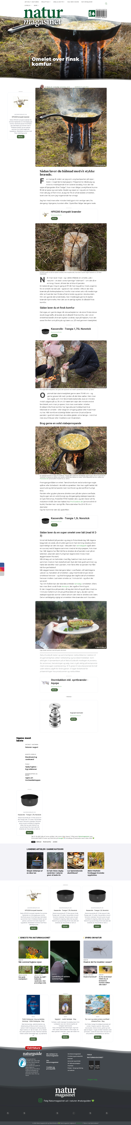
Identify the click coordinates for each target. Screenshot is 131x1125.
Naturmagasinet (84, 836)
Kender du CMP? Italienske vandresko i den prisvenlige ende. (40, 980)
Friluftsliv (30, 51)
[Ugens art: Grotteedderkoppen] (19, 776)
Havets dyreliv (30, 754)
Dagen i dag (92, 1079)
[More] (75, 81)
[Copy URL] (70, 81)
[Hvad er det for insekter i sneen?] (98, 950)
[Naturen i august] (19, 747)
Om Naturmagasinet (52, 1061)
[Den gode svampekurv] (26, 970)
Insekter (21, 959)
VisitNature (79, 1123)
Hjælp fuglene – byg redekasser (31, 768)
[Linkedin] (58, 81)
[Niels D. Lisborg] (42, 87)
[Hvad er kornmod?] (90, 970)
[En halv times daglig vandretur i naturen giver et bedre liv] (55, 860)
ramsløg (77, 584)
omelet (55, 842)
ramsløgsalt (81, 546)
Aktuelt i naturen (31, 744)
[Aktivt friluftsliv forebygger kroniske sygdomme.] (96, 860)
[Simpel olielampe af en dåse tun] (35, 860)
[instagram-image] (8, 1113)
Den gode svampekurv (23, 978)
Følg (97, 1061)
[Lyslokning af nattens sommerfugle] (65, 962)
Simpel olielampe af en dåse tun (35, 872)
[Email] (62, 81)
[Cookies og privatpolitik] (60, 1068)
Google (60, 838)
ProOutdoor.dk (44, 478)
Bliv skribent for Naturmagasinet (52, 1055)
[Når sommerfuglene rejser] (33, 950)
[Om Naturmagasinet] (62, 1061)
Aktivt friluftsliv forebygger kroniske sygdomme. (96, 873)
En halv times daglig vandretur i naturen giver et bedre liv (55, 873)
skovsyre (65, 586)
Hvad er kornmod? (90, 977)
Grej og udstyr (23, 975)
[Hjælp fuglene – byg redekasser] (19, 766)
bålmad (38, 842)
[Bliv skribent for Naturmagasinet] (62, 1055)
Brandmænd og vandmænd (31, 758)
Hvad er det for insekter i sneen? (98, 962)
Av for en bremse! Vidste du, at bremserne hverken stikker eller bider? (105, 980)
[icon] (40, 1102)
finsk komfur (47, 842)
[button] (106, 3)
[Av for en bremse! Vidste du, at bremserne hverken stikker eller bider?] (105, 970)
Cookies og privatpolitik (50, 1068)
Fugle (27, 764)
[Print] (66, 81)
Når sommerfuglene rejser (30, 962)
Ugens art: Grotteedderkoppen (32, 779)
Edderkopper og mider (31, 774)
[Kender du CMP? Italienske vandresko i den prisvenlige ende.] (41, 970)
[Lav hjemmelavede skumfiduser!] (75, 860)
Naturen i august (31, 747)
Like (91, 1061)
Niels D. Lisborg (53, 87)
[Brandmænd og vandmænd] (19, 757)
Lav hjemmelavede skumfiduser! (75, 872)
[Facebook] (54, 81)
